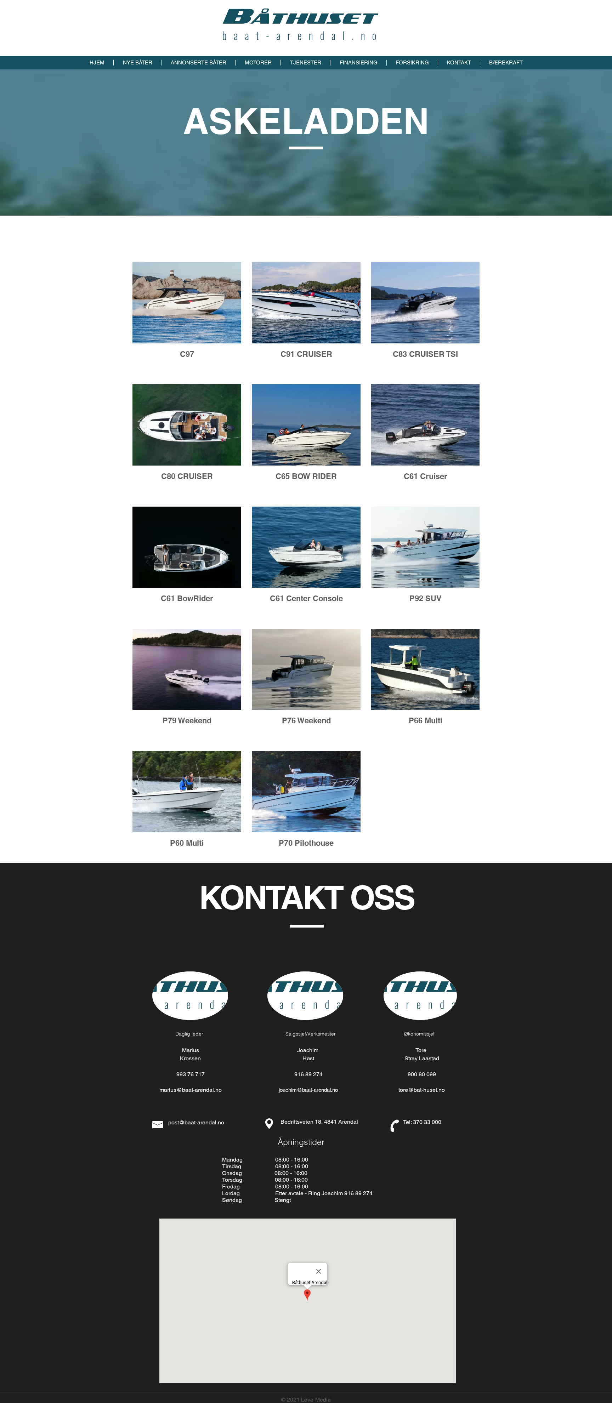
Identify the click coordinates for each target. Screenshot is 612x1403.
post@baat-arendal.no (196, 1122)
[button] (137, 62)
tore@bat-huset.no (421, 1090)
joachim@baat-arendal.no (308, 1090)
